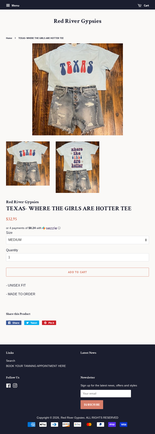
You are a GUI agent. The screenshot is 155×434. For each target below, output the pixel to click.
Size (9, 232)
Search (10, 360)
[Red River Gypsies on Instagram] (15, 386)
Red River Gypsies (77, 21)
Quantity (12, 250)
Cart (146, 5)
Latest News (88, 353)
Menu (15, 5)
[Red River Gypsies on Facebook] (8, 386)
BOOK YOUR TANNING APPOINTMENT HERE (36, 366)
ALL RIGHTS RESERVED (102, 417)
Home (9, 38)
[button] (77, 228)
